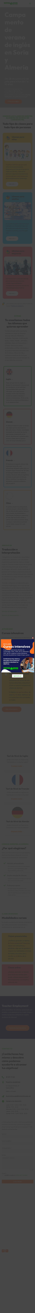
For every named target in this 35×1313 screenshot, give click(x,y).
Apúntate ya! (17, 676)
